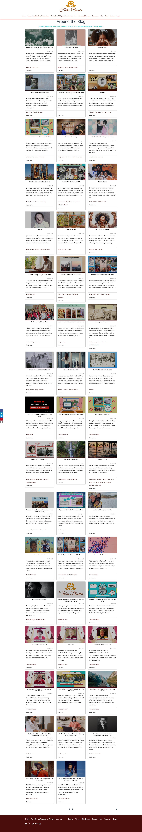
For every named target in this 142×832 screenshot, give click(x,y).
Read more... (29, 70)
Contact (112, 16)
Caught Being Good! (39, 555)
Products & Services (84, 16)
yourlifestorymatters (73, 67)
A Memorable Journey (71, 137)
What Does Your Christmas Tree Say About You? (71, 322)
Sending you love (102, 459)
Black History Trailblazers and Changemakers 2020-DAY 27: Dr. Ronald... (71, 779)
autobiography (92, 479)
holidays (32, 342)
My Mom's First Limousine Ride (39, 459)
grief (94, 294)
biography (99, 479)
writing (109, 112)
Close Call (39, 229)
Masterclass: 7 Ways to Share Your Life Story (64, 16)
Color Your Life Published (81, 26)
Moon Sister (71, 644)
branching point (61, 201)
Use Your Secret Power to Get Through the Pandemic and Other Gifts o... (39, 734)
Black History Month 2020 (52, 26)
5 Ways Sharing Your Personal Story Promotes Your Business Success (71, 600)
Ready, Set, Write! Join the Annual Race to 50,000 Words (102, 600)
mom (66, 67)
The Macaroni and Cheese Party (39, 322)
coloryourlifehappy (62, 479)
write (100, 485)
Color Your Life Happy (67, 26)
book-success (29, 434)
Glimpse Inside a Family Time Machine (39, 369)
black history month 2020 (95, 753)
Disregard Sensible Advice (71, 459)
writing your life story (63, 204)
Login (118, 16)
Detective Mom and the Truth (39, 644)
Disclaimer (86, 819)
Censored (102, 92)
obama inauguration (66, 294)
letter (90, 482)
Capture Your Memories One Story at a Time (71, 510)
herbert (98, 294)
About (106, 16)
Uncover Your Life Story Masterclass (38, 16)
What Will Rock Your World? (39, 599)
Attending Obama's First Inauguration (71, 274)
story (45, 201)
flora (96, 112)
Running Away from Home (71, 47)
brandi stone (29, 112)
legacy (37, 67)
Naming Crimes (102, 182)
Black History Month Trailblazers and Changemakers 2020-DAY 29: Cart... (102, 734)
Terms (70, 819)
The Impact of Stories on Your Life (71, 182)
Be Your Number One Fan (102, 229)
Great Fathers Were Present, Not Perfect (39, 137)
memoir (35, 112)
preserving (108, 482)
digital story (69, 201)
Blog (102, 16)
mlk (34, 294)
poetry (105, 112)
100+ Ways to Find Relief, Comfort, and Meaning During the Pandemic (71, 734)
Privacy (77, 819)
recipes (69, 249)
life (94, 482)
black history (29, 294)
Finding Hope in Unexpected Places (39, 92)
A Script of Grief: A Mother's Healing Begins (102, 274)
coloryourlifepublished (63, 434)
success (100, 249)
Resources (95, 16)
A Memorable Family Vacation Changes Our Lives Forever (39, 48)
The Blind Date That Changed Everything (102, 137)
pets (42, 201)
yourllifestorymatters (42, 530)
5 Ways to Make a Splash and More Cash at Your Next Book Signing (39, 510)
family (33, 67)
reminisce (41, 389)
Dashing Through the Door (102, 322)
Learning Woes (102, 47)
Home (24, 16)
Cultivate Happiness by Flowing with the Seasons (71, 555)
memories (40, 112)
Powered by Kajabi (110, 819)
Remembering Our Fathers (102, 414)
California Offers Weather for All (102, 510)
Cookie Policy (97, 819)
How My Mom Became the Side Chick (39, 182)
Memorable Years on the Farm (102, 644)
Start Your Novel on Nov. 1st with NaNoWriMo (71, 414)
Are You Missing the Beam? (71, 369)
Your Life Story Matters (96, 26)
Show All (41, 26)
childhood (28, 67)
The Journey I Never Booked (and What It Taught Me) (71, 93)
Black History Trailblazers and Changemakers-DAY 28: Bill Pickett (39, 779)
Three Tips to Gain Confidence (102, 555)
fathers (32, 157)
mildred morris (61, 67)
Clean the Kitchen (71, 229)
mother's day (39, 479)
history (36, 157)
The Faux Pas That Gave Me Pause (102, 369)
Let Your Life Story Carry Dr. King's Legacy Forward (39, 275)
